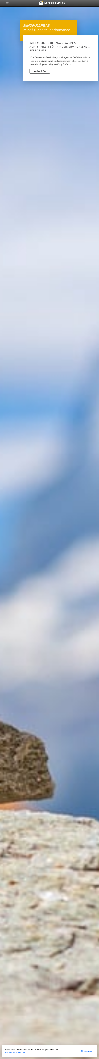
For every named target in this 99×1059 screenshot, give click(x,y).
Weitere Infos (40, 71)
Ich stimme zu (86, 1051)
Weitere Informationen (15, 1052)
